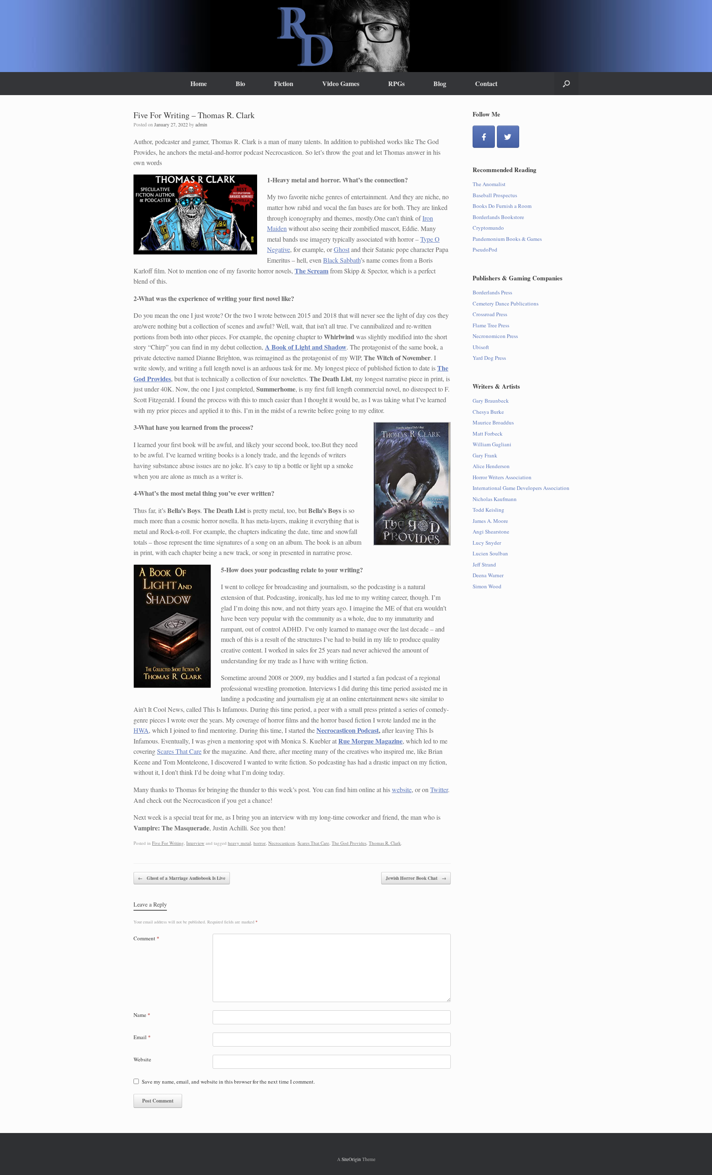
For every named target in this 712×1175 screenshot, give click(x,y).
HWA (141, 730)
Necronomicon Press (495, 336)
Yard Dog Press (489, 357)
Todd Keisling (488, 509)
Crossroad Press (490, 314)
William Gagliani (492, 444)
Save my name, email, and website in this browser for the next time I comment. (228, 1081)
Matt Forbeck (488, 433)
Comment (146, 938)
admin (201, 124)
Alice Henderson (491, 466)
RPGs (396, 83)
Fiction (283, 83)
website (402, 789)
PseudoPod (485, 249)
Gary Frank (485, 455)
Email (142, 1037)
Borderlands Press (492, 292)
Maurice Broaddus (493, 422)
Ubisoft (481, 347)
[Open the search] (566, 83)
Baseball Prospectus (495, 195)
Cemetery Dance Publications (506, 303)
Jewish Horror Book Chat (416, 878)
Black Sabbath (342, 260)
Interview (195, 843)
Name (142, 1015)
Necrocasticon (281, 843)
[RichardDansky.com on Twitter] (508, 137)
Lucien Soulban (490, 553)
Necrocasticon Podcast (347, 730)
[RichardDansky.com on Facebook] (484, 137)
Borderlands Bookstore (498, 217)
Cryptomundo (488, 227)
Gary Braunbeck (491, 400)
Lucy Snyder (487, 542)
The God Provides (349, 843)
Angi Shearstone (491, 531)
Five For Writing (168, 843)
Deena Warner (488, 575)
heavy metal (239, 843)
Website (142, 1059)
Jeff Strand (484, 564)
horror (259, 843)
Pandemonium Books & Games (507, 238)
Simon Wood (487, 586)
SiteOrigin (351, 1159)
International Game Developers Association (521, 488)
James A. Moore (490, 521)
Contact (486, 83)
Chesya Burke (488, 411)
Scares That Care (179, 751)
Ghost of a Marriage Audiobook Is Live (181, 878)
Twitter (439, 789)
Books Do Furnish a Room (502, 206)
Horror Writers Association (502, 477)
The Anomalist (489, 184)
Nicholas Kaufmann (495, 499)
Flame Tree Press (491, 325)
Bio (240, 83)
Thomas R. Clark (385, 843)
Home (198, 83)
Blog (439, 83)
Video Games (340, 83)
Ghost (341, 249)
